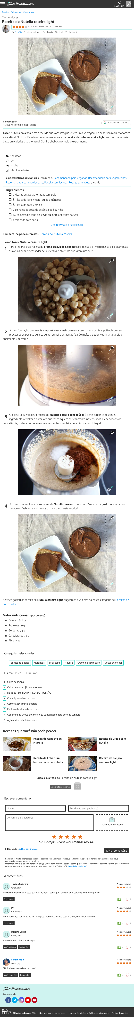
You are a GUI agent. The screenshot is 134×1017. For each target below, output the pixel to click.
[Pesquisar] (129, 4)
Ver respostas (10, 975)
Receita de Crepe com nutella (112, 741)
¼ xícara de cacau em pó (27, 205)
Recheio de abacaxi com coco (23, 709)
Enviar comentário (116, 850)
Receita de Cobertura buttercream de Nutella (48, 760)
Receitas (5, 12)
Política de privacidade (99, 1013)
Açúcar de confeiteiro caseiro (22, 720)
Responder (8, 899)
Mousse (69, 663)
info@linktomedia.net (77, 866)
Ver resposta (10, 947)
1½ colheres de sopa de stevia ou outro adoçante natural (45, 215)
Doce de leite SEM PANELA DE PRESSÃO (29, 693)
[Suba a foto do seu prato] (77, 786)
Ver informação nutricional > (67, 224)
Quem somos (45, 1013)
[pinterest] (34, 1000)
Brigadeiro (54, 663)
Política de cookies (120, 1013)
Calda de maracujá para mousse (24, 687)
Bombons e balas (20, 663)
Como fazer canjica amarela (22, 704)
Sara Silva (19, 32)
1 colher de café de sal (25, 220)
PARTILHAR (119, 6)
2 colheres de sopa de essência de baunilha (37, 210)
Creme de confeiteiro (88, 663)
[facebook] (8, 1000)
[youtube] (28, 1000)
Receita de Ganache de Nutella (47, 741)
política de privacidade (28, 849)
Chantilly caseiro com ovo (21, 698)
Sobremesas (16, 12)
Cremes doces (29, 12)
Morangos (39, 663)
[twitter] (15, 1000)
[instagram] (21, 1000)
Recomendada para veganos (70, 178)
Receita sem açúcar (80, 182)
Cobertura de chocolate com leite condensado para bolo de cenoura (43, 715)
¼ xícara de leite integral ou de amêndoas (36, 200)
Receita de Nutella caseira (56, 234)
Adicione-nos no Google (118, 123)
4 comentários (56, 26)
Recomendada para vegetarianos (107, 178)
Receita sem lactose (55, 182)
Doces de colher (113, 663)
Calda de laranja (16, 682)
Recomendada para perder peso (24, 182)
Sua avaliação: (47, 842)
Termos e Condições (77, 1013)
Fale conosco (59, 1013)
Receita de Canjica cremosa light (110, 760)
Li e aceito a (23, 849)
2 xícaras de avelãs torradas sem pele (34, 194)
